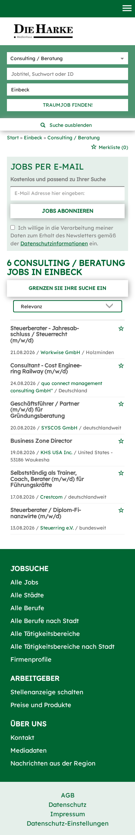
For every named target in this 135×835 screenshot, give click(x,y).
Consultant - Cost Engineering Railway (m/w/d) (46, 368)
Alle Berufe (27, 608)
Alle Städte (27, 595)
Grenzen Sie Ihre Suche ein (67, 288)
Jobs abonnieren (67, 210)
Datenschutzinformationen (54, 243)
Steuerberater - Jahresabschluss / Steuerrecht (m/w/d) (44, 334)
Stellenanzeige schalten (46, 692)
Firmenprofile (31, 659)
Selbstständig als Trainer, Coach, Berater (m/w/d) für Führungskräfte (47, 478)
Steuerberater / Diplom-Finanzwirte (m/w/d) (45, 512)
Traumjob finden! (67, 105)
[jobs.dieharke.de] (43, 31)
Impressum (67, 814)
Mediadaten (28, 750)
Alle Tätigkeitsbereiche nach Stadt (62, 646)
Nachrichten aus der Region (53, 763)
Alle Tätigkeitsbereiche (45, 634)
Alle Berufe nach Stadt (44, 621)
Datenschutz (67, 805)
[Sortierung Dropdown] (111, 306)
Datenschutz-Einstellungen (68, 823)
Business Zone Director (41, 440)
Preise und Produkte (40, 705)
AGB (67, 795)
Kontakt (22, 738)
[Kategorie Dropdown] (121, 58)
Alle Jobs (24, 582)
